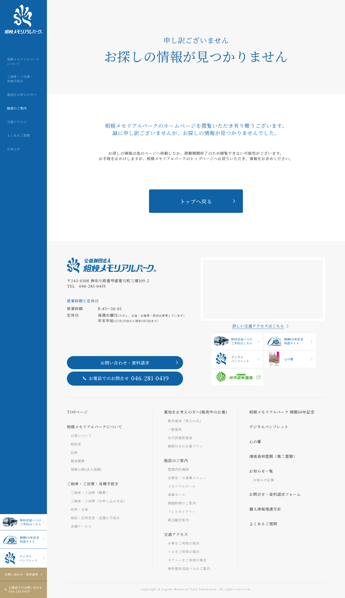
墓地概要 (78, 461)
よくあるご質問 (263, 524)
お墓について (81, 435)
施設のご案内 (176, 460)
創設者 (76, 444)
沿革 (74, 452)
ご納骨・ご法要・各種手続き (93, 483)
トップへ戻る (196, 201)
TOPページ (77, 412)
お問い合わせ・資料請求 (21, 574)
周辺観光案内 (178, 520)
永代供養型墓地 (180, 437)
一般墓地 (175, 429)
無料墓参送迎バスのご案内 (189, 568)
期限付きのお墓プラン (185, 446)
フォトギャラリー (182, 511)
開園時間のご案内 (182, 503)
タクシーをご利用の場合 (187, 560)
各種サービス (81, 526)
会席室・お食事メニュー (187, 477)
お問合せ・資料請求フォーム (275, 494)
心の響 (288, 359)
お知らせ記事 (263, 480)
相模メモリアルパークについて (94, 426)
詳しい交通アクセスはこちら (258, 326)
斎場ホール (176, 494)
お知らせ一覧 (261, 471)
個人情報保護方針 (265, 509)
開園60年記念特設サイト (29, 539)
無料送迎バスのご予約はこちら (30, 522)
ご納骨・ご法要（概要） (90, 492)
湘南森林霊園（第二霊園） (273, 456)
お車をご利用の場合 (183, 543)
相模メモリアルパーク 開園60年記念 (281, 412)
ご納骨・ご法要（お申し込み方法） (99, 501)
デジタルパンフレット (28, 558)
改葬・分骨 (79, 509)
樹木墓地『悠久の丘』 (185, 420)
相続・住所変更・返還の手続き (95, 517)
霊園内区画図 (178, 469)
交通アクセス (176, 534)
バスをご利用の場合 (183, 551)
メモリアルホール (182, 486)
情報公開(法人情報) (86, 469)
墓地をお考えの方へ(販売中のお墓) (195, 412)
